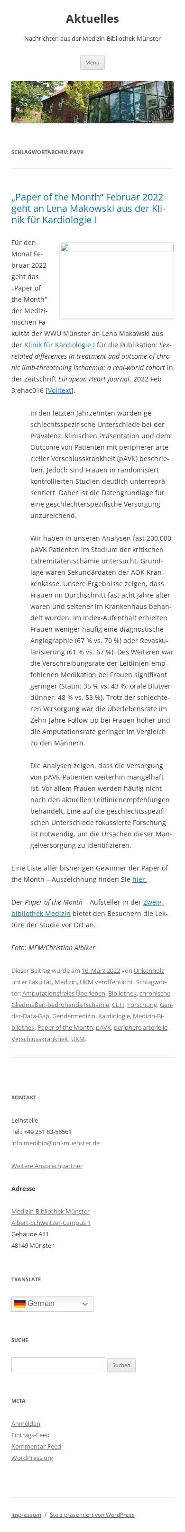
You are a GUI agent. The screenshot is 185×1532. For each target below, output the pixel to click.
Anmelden (25, 1423)
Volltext (59, 390)
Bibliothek (122, 993)
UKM (86, 982)
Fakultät (40, 982)
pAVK (103, 1027)
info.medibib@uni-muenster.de (55, 1143)
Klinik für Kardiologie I (59, 344)
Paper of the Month (65, 1027)
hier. (139, 879)
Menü (92, 62)
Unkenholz (149, 970)
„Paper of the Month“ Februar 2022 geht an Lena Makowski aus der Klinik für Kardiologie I (88, 208)
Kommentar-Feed (36, 1446)
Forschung (142, 1004)
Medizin (66, 982)
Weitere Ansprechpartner (47, 1165)
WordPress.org (32, 1457)
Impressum (26, 1515)
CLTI (118, 1004)
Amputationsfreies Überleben (63, 993)
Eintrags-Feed (30, 1435)
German (40, 1304)
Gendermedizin (73, 1016)
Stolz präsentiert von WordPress (92, 1515)
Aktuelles (92, 18)
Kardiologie (114, 1016)
